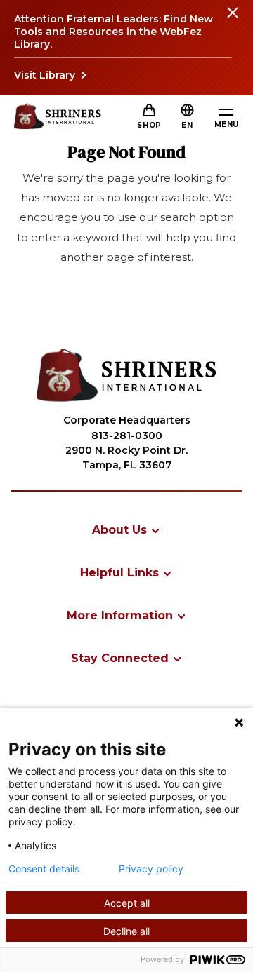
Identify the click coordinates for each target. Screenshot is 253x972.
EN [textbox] (187, 125)
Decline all (126, 931)
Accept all (127, 903)
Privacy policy (151, 869)
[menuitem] (126, 529)
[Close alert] (232, 21)
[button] (187, 125)
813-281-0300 (126, 435)
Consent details (43, 869)
